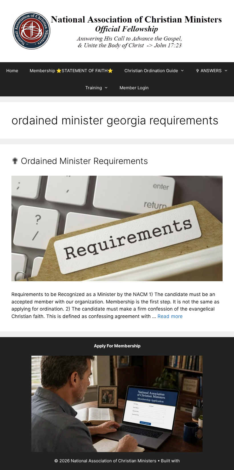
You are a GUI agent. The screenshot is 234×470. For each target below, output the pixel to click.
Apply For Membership (117, 346)
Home (12, 70)
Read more (170, 316)
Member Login (134, 87)
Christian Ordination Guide (151, 70)
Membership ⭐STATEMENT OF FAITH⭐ (71, 70)
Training (93, 87)
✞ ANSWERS (209, 70)
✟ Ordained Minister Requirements (79, 161)
